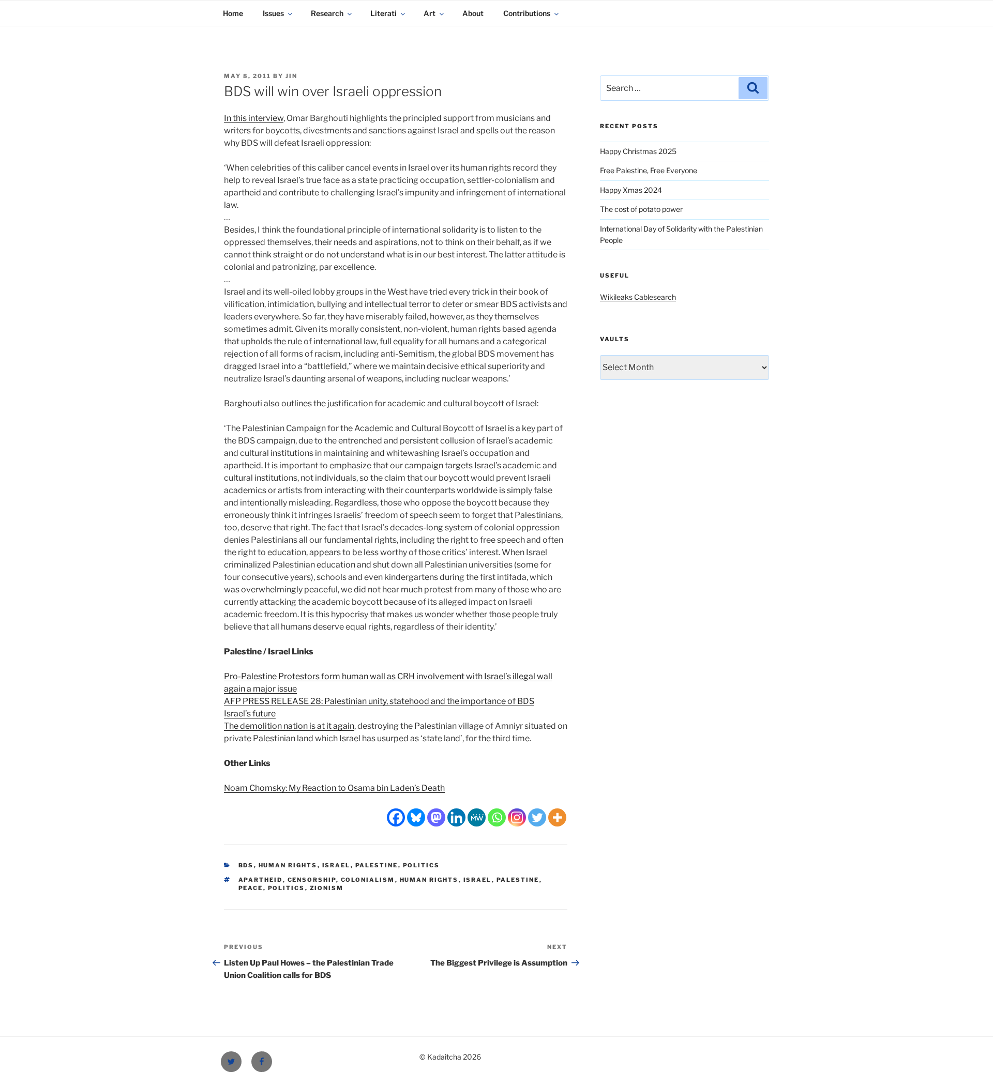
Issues (273, 13)
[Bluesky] (416, 817)
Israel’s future (250, 713)
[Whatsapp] (497, 817)
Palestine (376, 865)
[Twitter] (537, 817)
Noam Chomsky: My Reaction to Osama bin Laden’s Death (334, 788)
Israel (336, 865)
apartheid (260, 879)
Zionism (327, 888)
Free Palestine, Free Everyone (648, 170)
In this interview (253, 118)
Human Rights (288, 865)
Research (327, 13)
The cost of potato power (641, 209)
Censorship (312, 879)
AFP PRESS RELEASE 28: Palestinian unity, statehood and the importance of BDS (379, 701)
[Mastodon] (436, 817)
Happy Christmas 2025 (638, 151)
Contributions (526, 13)
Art (429, 13)
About (473, 13)
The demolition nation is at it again (289, 726)
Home (233, 13)
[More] (557, 817)
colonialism (368, 879)
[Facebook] (396, 817)
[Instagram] (517, 817)
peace (250, 888)
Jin (291, 76)
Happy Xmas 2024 (631, 190)
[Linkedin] (456, 817)
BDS (246, 865)
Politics (421, 865)
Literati (383, 13)
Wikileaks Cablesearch (638, 297)
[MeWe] (477, 817)
